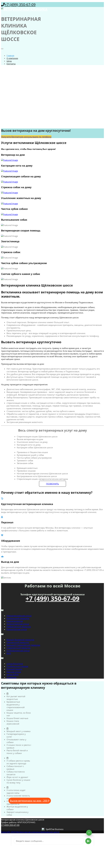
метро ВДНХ (13, 674)
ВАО (9, 653)
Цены (9, 61)
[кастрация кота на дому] (52, 171)
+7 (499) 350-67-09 (20, 4)
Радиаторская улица (17, 629)
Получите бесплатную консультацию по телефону (26, 136)
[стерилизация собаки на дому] (52, 181)
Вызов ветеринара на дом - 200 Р (29, 800)
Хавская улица (14, 671)
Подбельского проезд (17, 666)
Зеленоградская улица (18, 623)
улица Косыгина (15, 663)
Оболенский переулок (18, 642)
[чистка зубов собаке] (52, 214)
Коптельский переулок (18, 618)
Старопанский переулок (19, 647)
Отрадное (11, 677)
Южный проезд (14, 669)
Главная (10, 55)
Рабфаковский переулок (19, 626)
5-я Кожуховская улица (18, 650)
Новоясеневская (15, 621)
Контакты (11, 63)
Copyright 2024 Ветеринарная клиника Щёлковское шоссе (30, 832)
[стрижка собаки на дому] (52, 192)
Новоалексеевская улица (19, 615)
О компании (12, 58)
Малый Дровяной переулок (20, 639)
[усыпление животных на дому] (52, 203)
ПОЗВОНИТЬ (52, 483)
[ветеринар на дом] (52, 160)
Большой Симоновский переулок (23, 645)
